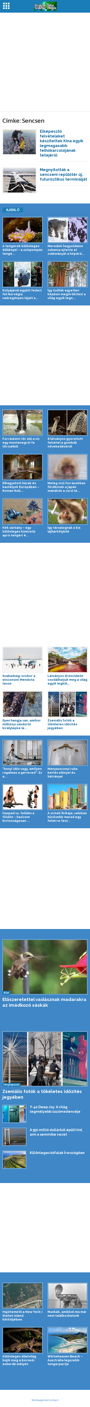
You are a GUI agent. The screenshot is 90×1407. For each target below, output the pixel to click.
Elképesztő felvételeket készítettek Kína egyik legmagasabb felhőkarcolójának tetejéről (61, 143)
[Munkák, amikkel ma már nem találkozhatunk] (68, 1296)
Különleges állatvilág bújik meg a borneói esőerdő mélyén (19, 1360)
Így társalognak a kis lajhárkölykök (64, 529)
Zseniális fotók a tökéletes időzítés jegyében (62, 724)
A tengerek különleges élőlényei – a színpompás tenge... (22, 249)
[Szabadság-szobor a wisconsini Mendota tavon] (22, 660)
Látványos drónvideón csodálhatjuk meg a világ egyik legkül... (67, 679)
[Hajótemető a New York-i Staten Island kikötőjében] (22, 1296)
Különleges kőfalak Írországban (57, 1153)
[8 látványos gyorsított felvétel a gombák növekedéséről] (68, 422)
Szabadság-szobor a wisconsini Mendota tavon (18, 679)
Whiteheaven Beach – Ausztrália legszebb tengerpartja (65, 1360)
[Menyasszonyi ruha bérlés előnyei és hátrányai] (68, 753)
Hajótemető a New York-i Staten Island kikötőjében (22, 1315)
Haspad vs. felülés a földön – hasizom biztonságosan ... (18, 817)
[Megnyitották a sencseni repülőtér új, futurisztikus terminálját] (19, 180)
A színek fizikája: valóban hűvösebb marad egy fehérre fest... (67, 817)
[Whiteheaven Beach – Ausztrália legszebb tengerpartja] (68, 1340)
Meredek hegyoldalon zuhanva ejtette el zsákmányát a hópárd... (66, 249)
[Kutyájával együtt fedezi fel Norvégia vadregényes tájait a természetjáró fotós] (22, 274)
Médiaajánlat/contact (45, 1400)
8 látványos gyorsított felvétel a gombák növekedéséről (65, 442)
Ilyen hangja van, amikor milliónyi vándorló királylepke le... (21, 724)
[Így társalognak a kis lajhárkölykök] (68, 511)
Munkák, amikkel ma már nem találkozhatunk (67, 1313)
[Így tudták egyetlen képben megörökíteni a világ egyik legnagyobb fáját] (68, 274)
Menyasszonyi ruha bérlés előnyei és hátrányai (63, 772)
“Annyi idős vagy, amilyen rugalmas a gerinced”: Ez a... (22, 772)
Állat (6, 992)
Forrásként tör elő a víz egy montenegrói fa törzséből (21, 442)
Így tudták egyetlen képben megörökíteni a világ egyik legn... (67, 294)
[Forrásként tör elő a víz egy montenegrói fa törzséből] (22, 422)
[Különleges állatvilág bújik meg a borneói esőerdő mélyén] (22, 1340)
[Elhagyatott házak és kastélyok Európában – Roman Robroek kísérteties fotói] (22, 467)
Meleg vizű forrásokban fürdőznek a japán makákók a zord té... (66, 487)
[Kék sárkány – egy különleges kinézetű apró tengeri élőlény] (22, 511)
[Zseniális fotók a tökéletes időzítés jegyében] (68, 704)
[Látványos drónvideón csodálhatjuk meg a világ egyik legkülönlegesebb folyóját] (68, 660)
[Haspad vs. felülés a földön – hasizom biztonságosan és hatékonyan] (22, 797)
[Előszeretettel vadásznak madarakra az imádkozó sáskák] (45, 967)
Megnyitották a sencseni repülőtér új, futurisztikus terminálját (63, 175)
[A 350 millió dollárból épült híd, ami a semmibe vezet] (14, 1137)
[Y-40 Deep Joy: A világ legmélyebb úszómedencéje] (14, 1114)
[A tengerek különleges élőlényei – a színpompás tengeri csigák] (22, 230)
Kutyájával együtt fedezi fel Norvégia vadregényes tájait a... (22, 294)
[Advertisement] (45, 62)
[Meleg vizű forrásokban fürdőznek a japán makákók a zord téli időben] (68, 467)
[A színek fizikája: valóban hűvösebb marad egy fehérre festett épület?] (68, 797)
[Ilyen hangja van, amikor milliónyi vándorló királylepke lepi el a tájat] (22, 704)
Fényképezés (11, 1084)
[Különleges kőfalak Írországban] (14, 1160)
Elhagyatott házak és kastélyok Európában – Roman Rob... (20, 487)
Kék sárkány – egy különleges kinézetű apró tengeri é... (18, 531)
